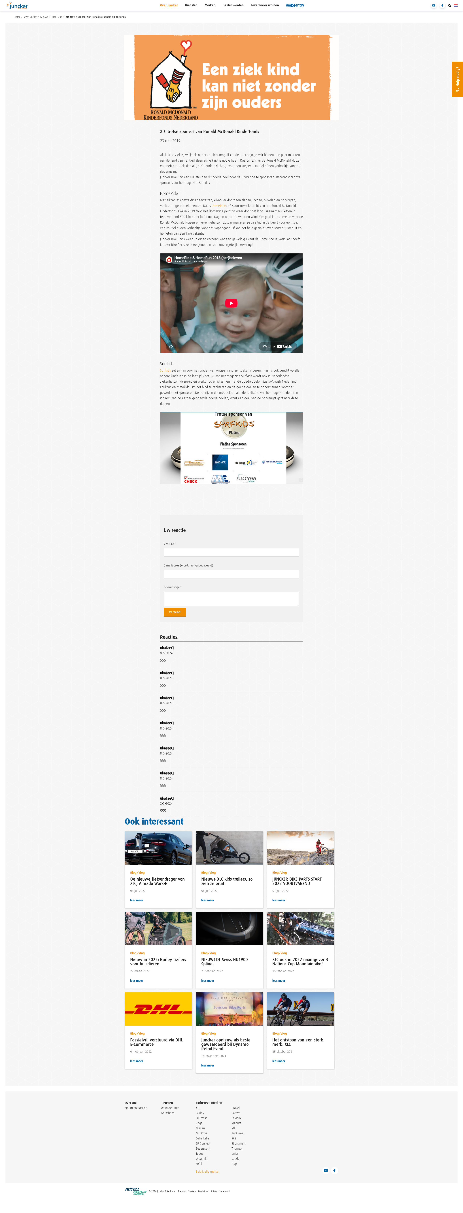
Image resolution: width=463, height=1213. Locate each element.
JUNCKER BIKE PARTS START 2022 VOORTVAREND (297, 881)
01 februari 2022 (141, 1051)
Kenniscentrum (169, 1108)
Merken (210, 5)
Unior (235, 1153)
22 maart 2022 (140, 971)
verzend (174, 612)
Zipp (234, 1164)
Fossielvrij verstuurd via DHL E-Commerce (156, 1042)
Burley (200, 1113)
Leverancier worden (265, 5)
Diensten (191, 5)
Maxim (200, 1128)
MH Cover (202, 1133)
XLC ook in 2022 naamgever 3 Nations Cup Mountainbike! (300, 961)
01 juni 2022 (280, 891)
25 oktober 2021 (283, 1051)
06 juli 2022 (138, 891)
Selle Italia (202, 1138)
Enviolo (236, 1118)
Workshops (167, 1113)
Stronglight (238, 1143)
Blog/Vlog (137, 872)
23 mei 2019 (170, 140)
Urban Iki (201, 1158)
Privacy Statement (220, 1191)
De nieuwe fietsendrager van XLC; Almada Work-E (157, 881)
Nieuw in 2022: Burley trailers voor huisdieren (158, 961)
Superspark (203, 1148)
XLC (198, 1108)
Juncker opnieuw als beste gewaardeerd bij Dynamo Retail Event (225, 1044)
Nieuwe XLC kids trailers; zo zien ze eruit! (227, 881)
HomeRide (219, 206)
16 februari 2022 (283, 971)
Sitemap (182, 1191)
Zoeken (192, 1191)
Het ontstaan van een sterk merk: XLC (297, 1042)
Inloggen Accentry (295, 5)
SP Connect (203, 1143)
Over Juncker (169, 5)
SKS (234, 1138)
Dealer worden (233, 5)
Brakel (236, 1108)
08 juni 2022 (209, 891)
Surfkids (165, 370)
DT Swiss (201, 1118)
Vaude (235, 1158)
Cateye (236, 1113)
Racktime (237, 1133)
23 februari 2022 (212, 971)
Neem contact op (136, 1108)
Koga (199, 1123)
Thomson (237, 1148)
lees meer (136, 900)
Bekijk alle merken (208, 1171)
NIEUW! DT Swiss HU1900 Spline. (224, 961)
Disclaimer (203, 1191)
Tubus (199, 1153)
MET (234, 1128)
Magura (236, 1123)
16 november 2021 (213, 1056)
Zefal (199, 1164)
